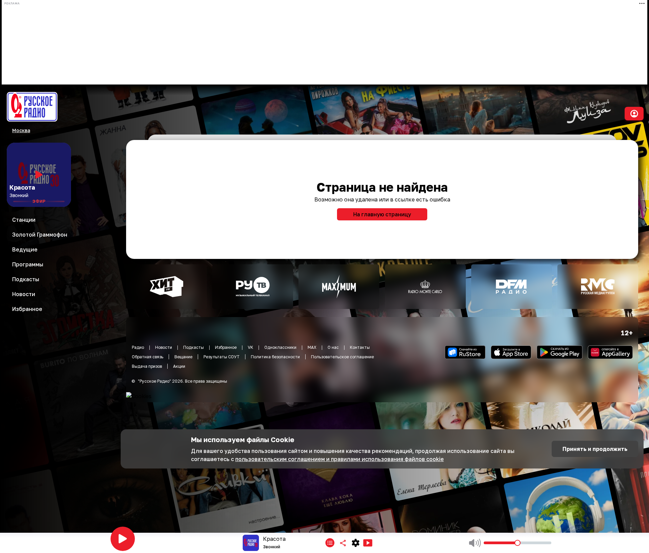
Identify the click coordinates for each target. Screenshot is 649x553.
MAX (312, 347)
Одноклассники (280, 347)
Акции (179, 366)
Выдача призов (147, 366)
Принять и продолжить (594, 449)
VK (250, 347)
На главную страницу (382, 214)
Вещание (183, 356)
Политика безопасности (275, 356)
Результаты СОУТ (221, 356)
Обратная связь (147, 356)
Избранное (226, 347)
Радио (138, 347)
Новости (163, 347)
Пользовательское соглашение (342, 356)
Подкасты (193, 347)
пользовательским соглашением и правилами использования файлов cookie (339, 459)
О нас (333, 347)
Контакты (360, 347)
